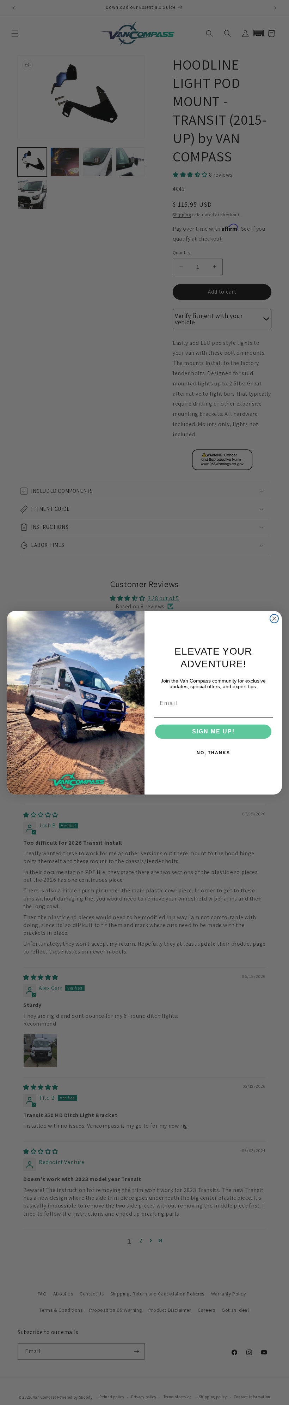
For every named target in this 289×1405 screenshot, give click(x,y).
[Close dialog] (274, 618)
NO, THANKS (213, 752)
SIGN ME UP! (213, 731)
